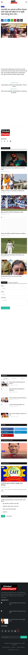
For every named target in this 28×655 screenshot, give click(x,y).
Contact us (13, 647)
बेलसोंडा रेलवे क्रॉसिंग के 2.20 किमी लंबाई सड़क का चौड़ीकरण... (14, 233)
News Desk (3, 138)
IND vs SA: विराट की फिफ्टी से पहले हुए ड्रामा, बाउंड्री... (12, 212)
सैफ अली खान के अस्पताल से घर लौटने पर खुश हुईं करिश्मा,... (17, 620)
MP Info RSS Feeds (6, 647)
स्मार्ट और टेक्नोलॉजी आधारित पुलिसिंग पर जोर (16, 404)
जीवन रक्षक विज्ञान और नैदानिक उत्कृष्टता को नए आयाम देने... (17, 383)
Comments (4, 282)
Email (2, 291)
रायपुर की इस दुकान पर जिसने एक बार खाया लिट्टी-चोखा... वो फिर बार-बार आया (14, 85)
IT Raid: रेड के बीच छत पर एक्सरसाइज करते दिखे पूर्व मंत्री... (13, 190)
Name (2, 285)
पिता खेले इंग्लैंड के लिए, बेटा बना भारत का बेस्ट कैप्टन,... (12, 276)
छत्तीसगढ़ (3, 6)
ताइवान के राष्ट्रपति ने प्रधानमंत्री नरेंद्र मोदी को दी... (18, 397)
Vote (3, 516)
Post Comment (5, 308)
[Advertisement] (14, 54)
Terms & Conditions (21, 647)
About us (17, 649)
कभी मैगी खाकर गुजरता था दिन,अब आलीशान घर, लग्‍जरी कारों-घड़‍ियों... (13, 168)
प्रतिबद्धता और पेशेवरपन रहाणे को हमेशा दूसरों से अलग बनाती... (17, 612)
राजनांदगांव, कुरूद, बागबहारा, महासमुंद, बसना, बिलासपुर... (12, 484)
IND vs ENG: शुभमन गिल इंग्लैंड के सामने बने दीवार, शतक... (13, 255)
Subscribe (23, 637)
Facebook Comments (13, 282)
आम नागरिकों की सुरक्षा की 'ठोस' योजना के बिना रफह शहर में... (17, 603)
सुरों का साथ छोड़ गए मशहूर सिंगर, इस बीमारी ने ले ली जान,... (17, 414)
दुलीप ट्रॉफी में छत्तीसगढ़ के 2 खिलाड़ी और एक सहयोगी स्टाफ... (16, 389)
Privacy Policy (11, 649)
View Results (9, 516)
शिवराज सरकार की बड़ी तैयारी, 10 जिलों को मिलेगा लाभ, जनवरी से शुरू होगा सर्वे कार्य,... (14, 92)
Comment (3, 297)
